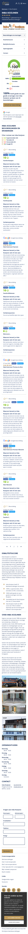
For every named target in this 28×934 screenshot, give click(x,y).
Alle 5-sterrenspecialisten (9, 864)
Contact (5, 53)
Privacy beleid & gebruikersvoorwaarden (14, 929)
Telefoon (6, 828)
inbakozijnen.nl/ (18, 787)
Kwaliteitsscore (8, 40)
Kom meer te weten (8, 913)
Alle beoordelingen (7, 859)
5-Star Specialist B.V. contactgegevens (13, 867)
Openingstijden (8, 48)
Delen (6, 155)
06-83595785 (17, 785)
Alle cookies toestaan (14, 917)
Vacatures (5, 882)
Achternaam (19, 813)
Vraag (5, 836)
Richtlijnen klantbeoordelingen (11, 931)
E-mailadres (7, 821)
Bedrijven (4, 9)
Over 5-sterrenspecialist (9, 862)
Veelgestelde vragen (8, 879)
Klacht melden (6, 872)
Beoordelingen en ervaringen (12, 35)
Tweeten (12, 155)
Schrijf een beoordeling (12, 105)
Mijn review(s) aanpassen (9, 869)
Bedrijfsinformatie (9, 44)
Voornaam (6, 813)
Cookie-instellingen (14, 922)
